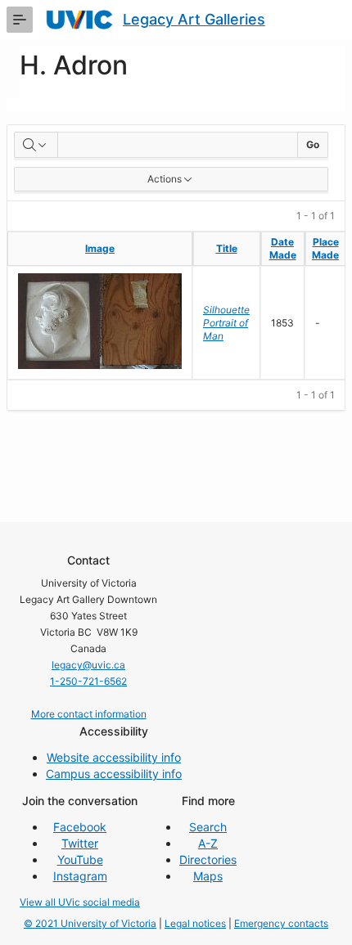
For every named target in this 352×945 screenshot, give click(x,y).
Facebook (79, 827)
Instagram (80, 876)
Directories (208, 859)
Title (226, 248)
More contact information (89, 714)
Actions (164, 179)
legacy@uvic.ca (88, 665)
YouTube (80, 859)
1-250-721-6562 (88, 681)
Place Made (325, 248)
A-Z (208, 843)
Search (208, 827)
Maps (208, 876)
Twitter (79, 843)
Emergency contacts (281, 923)
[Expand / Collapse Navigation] (20, 20)
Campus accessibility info (114, 774)
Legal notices (195, 923)
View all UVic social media (80, 902)
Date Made (282, 248)
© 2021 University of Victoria (90, 923)
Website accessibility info (114, 757)
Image (100, 248)
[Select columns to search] (36, 145)
